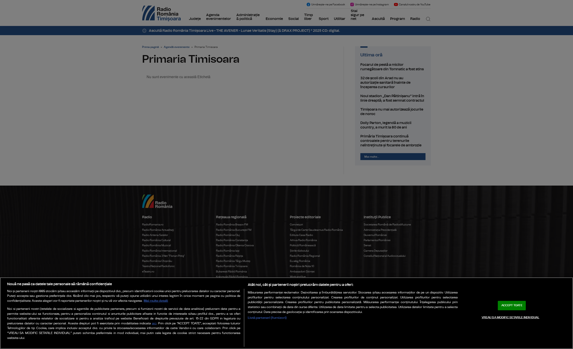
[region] (286, 313)
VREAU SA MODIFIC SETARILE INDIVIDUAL (510, 317)
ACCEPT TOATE (511, 305)
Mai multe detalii (156, 300)
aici (154, 323)
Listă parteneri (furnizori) (267, 317)
